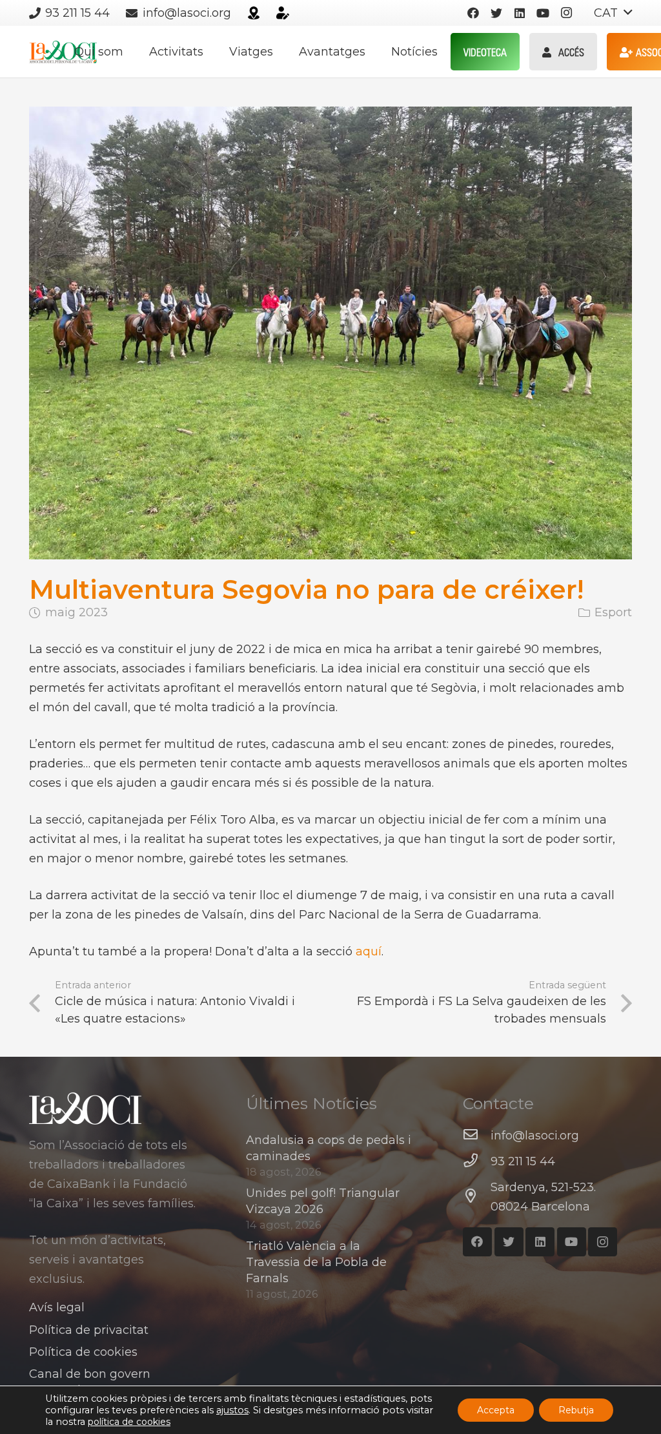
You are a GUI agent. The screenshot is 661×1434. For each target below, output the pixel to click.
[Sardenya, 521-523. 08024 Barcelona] (477, 1197)
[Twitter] (496, 13)
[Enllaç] (253, 12)
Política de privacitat (88, 1330)
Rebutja (576, 1410)
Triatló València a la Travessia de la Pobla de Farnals (316, 1262)
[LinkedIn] (519, 13)
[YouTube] (542, 13)
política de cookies (129, 1422)
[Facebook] (473, 13)
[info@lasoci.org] (477, 1135)
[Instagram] (566, 13)
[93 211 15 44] (477, 1161)
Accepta (495, 1410)
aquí (368, 951)
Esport (613, 612)
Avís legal (57, 1307)
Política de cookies (83, 1352)
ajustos (232, 1410)
